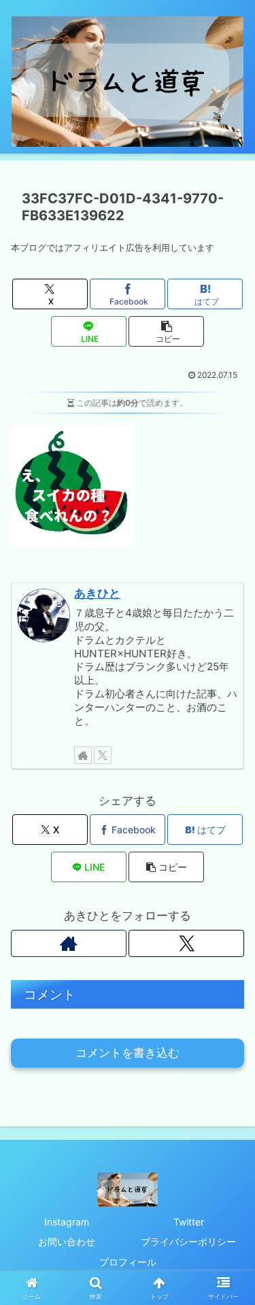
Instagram (66, 1222)
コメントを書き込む (127, 1053)
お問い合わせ (66, 1241)
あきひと (97, 593)
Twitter (188, 1222)
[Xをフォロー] (103, 755)
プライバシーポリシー (188, 1241)
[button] (166, 331)
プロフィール (127, 1262)
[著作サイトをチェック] (83, 755)
